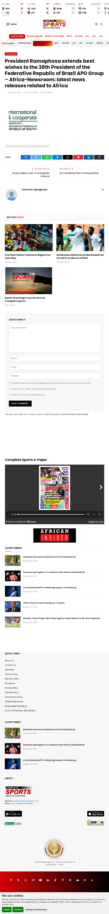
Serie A (100, 43)
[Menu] (11, 24)
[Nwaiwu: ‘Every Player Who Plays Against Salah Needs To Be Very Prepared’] (13, 622)
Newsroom (11, 54)
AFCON (79, 36)
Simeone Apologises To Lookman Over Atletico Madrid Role (54, 572)
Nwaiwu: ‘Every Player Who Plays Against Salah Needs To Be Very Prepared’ (61, 618)
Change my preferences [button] (36, 909)
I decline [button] (18, 909)
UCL (87, 36)
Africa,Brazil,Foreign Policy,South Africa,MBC (27, 146)
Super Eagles (34, 36)
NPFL (69, 36)
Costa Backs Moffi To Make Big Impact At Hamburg (49, 587)
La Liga (103, 36)
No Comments (32, 92)
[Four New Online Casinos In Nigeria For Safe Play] (29, 237)
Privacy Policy (11, 687)
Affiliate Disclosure (14, 701)
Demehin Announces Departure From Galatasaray (49, 556)
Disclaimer (10, 683)
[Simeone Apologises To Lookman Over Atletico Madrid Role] (13, 575)
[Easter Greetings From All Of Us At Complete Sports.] (29, 280)
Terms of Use (11, 674)
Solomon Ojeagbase (34, 189)
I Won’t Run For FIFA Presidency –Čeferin (44, 603)
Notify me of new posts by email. (28, 394)
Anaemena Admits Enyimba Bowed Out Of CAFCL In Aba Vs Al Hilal (80, 256)
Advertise (9, 669)
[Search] (96, 24)
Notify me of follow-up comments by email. (34, 388)
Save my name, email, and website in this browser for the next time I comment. (51, 383)
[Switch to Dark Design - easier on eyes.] (101, 24)
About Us (9, 660)
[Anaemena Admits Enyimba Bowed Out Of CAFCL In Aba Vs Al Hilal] (80, 237)
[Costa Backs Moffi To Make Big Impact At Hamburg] (13, 591)
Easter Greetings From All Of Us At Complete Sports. (25, 299)
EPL (94, 36)
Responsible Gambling (16, 706)
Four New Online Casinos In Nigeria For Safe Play (28, 256)
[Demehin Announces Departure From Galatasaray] (13, 560)
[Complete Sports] (54, 24)
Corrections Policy (14, 697)
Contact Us (10, 665)
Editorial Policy (12, 692)
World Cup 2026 (54, 36)
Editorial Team (12, 678)
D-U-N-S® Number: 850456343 (20, 710)
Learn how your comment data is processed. (66, 414)
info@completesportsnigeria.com (25, 801)
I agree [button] (6, 909)
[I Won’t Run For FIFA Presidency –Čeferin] (13, 606)
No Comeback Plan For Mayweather (79, 173)
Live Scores (17, 36)
